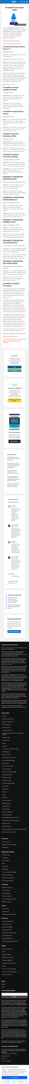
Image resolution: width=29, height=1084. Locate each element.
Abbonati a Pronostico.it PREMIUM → (14, 400)
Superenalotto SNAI (6, 929)
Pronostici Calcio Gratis (7, 766)
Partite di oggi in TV (6, 724)
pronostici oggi (16, 1001)
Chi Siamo (4, 716)
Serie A (3, 951)
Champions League (6, 954)
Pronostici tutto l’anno (7, 974)
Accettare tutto (14, 1077)
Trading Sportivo (6, 806)
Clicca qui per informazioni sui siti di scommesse (14, 333)
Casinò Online (5, 908)
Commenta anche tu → (13, 583)
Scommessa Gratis (6, 754)
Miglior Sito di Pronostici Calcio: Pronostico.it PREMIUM (12, 734)
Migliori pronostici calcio (8, 719)
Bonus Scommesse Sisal (7, 880)
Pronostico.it (21, 679)
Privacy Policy (5, 786)
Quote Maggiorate (6, 751)
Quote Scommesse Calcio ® (14, 2)
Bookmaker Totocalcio (7, 887)
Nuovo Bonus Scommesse (8, 877)
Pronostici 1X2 (5, 763)
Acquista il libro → (14, 441)
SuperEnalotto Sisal (6, 924)
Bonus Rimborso (6, 860)
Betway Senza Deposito (7, 875)
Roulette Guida (5, 911)
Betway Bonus (5, 869)
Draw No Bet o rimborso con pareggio (10, 820)
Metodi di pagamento (7, 814)
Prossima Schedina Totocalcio (9, 899)
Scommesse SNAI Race (7, 812)
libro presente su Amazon (15, 317)
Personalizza (7, 1081)
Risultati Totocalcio (6, 901)
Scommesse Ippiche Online (8, 783)
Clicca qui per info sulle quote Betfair (12, 43)
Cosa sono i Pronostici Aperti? (9, 968)
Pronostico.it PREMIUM (14, 1017)
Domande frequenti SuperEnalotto (10, 941)
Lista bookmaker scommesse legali (9, 1053)
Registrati (14, 370)
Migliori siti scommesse (7, 721)
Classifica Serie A (6, 727)
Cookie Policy (5, 789)
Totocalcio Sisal (6, 890)
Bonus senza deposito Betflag (9, 872)
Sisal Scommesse (6, 809)
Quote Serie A (5, 847)
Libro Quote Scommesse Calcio (9, 963)
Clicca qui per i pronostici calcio (10, 336)
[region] (14, 1074)
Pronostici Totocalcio (7, 896)
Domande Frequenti (6, 769)
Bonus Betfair (5, 857)
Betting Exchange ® (5, 1056)
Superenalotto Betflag (7, 927)
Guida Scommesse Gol (7, 774)
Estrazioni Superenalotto (8, 921)
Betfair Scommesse (6, 826)
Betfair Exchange (6, 803)
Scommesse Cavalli (6, 777)
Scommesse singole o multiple (9, 771)
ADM (8, 672)
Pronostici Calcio (6, 841)
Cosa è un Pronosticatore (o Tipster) (10, 749)
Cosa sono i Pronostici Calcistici (9, 971)
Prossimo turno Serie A (7, 730)
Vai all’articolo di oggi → (13, 581)
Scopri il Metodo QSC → (14, 631)
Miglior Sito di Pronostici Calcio (9, 844)
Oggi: (13, 502)
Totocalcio (4, 746)
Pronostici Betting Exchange (8, 760)
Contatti (4, 794)
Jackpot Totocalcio (6, 893)
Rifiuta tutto (20, 1081)
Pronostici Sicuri (6, 740)
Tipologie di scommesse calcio (9, 757)
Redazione (4, 791)
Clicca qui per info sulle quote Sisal (11, 40)
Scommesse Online (6, 800)
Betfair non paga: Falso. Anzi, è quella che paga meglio (14, 829)
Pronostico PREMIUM (7, 960)
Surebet (4, 743)
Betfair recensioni (6, 823)
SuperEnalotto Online (7, 935)
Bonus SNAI (4, 866)
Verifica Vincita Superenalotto (9, 932)
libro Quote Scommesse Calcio (18, 688)
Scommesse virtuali (6, 780)
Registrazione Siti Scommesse (9, 832)
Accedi (14, 367)
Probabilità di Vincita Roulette (9, 914)
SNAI (3, 863)
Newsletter (4, 797)
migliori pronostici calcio (6, 664)
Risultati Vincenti (6, 737)
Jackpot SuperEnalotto (7, 938)
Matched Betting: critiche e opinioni (10, 817)
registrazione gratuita (17, 701)
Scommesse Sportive (7, 948)
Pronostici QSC (15, 698)
